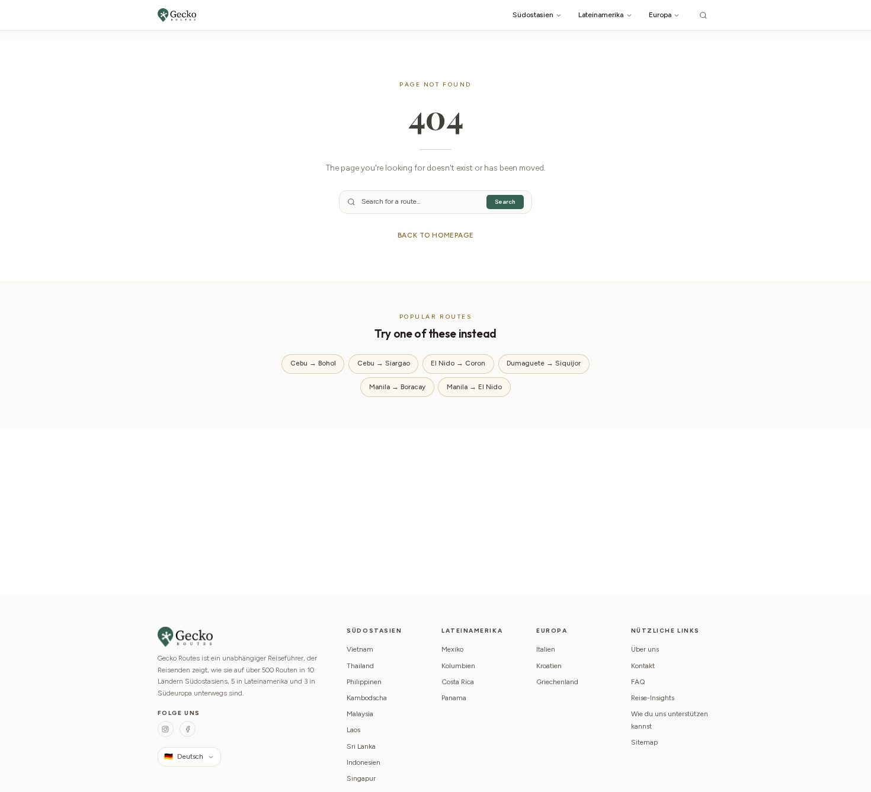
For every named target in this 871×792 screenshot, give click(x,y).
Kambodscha (367, 698)
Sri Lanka (361, 746)
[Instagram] (166, 729)
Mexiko (452, 649)
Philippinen (364, 682)
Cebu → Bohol (313, 363)
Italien (545, 649)
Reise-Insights (652, 698)
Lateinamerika (600, 14)
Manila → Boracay (397, 387)
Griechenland (557, 682)
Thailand (360, 666)
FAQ (638, 682)
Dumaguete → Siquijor (544, 363)
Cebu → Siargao (383, 363)
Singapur (361, 778)
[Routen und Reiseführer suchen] (703, 15)
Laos (353, 730)
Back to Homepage (436, 235)
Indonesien (363, 762)
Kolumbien (458, 666)
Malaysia (360, 714)
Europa (660, 14)
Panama (453, 698)
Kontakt (643, 666)
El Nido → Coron (458, 363)
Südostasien (533, 14)
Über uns (645, 649)
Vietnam (360, 649)
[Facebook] (188, 729)
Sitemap (644, 742)
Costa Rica (457, 682)
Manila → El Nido (474, 387)
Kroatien (549, 666)
